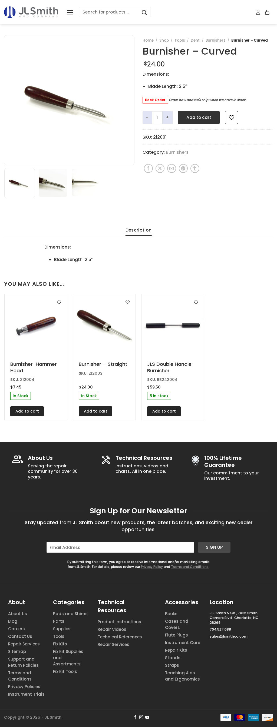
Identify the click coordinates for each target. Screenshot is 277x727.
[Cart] (267, 12)
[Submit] (144, 12)
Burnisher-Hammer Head (33, 367)
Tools (179, 40)
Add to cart (198, 117)
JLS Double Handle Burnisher (169, 367)
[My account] (258, 12)
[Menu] (70, 12)
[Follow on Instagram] (141, 717)
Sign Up (214, 547)
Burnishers (216, 40)
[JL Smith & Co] (31, 12)
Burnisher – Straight (103, 364)
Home (148, 40)
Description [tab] (139, 230)
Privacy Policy (152, 566)
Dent (195, 40)
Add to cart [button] (27, 411)
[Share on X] (160, 168)
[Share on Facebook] (148, 168)
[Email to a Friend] (171, 168)
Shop (164, 40)
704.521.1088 (220, 629)
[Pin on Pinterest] (183, 168)
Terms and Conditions (190, 566)
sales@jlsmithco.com (229, 636)
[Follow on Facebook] (135, 717)
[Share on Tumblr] (194, 168)
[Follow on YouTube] (147, 717)
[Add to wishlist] (231, 117)
